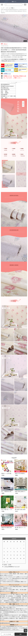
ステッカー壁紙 (9, 8)
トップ (2, 8)
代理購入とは (7, 73)
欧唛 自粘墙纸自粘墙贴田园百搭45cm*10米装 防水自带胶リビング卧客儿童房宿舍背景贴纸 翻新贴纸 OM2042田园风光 (14, 11)
